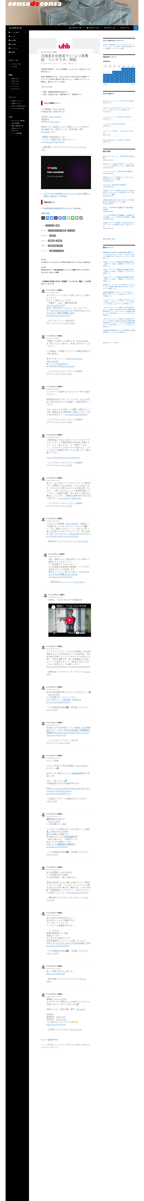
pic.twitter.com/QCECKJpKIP (52, 142)
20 (114, 78)
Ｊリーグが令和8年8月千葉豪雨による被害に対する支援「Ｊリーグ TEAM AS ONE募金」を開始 (119, 216)
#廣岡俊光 (84, 730)
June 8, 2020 (69, 323)
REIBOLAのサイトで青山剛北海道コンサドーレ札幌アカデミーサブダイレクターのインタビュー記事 (65, 269)
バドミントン (15, 83)
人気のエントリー (17, 128)
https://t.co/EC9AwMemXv (57, 666)
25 (105, 81)
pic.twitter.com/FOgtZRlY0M (57, 945)
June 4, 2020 (66, 465)
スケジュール (13, 48)
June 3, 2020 (78, 582)
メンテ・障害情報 (17, 133)
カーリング (15, 86)
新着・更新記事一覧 (17, 125)
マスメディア (50, 225)
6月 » (133, 84)
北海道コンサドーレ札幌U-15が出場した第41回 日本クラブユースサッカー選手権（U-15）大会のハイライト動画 (119, 192)
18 (105, 78)
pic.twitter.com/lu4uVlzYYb (78, 892)
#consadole (54, 310)
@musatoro (45, 132)
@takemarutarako (67, 366)
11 (105, 75)
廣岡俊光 (51, 240)
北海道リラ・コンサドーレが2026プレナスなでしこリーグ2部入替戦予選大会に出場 (118, 285)
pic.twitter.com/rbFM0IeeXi (79, 666)
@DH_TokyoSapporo (74, 358)
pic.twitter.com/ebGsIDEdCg (76, 414)
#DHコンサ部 (55, 313)
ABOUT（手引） (126, 27)
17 (133, 75)
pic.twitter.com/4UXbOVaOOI (60, 577)
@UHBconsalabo (61, 732)
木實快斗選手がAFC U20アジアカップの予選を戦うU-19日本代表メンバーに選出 (118, 201)
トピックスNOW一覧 (18, 108)
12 (110, 75)
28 (119, 81)
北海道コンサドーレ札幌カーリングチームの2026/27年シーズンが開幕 (118, 178)
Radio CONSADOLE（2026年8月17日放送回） (117, 140)
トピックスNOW (14, 32)
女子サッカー (15, 81)
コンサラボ (71, 230)
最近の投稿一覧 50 (109, 239)
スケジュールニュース (123, 44)
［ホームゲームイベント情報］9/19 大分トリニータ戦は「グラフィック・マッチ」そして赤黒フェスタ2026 (118, 302)
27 (114, 81)
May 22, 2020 (76, 1029)
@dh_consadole (52, 361)
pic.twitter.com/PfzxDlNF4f (57, 847)
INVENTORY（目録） (110, 27)
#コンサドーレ (66, 310)
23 (128, 78)
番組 (58, 225)
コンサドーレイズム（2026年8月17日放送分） (117, 117)
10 (133, 72)
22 (124, 78)
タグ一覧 (14, 66)
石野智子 (59, 240)
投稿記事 (112, 44)
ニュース (12, 36)
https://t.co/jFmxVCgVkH (56, 1024)
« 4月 (105, 84)
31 (133, 81)
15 (124, 75)
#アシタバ (53, 536)
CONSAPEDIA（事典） (77, 27)
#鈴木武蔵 (76, 773)
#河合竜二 (66, 699)
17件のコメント (75, 63)
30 (128, 81)
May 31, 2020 (52, 854)
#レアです (72, 943)
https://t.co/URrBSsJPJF (55, 973)
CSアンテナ (15, 131)
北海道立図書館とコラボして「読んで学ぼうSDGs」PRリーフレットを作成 (118, 293)
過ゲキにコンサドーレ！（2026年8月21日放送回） (119, 101)
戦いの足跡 (13, 44)
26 (110, 81)
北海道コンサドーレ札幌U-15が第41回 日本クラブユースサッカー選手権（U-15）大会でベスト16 (119, 224)
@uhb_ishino (54, 121)
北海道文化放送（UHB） (55, 245)
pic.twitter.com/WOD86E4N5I (58, 793)
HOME (105, 44)
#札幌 (61, 574)
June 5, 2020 (82, 541)
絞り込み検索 (15, 123)
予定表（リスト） (17, 103)
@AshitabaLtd (62, 363)
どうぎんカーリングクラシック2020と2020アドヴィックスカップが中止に (66, 261)
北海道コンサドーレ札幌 (56, 250)
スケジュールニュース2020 (49, 52)
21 (119, 78)
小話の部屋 (13, 40)
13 (114, 75)
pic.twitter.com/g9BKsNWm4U (58, 702)
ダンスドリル (15, 89)
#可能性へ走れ (67, 313)
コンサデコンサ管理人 (61, 63)
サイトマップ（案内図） (19, 120)
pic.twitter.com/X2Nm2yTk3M (58, 315)
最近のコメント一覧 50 (110, 342)
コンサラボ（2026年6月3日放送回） (114, 124)
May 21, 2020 (52, 953)
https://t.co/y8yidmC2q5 (56, 735)
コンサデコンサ (15, 28)
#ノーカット (61, 943)
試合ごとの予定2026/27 (18, 106)
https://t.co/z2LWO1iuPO (68, 536)
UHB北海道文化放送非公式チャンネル (57, 208)
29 (124, 81)
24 (133, 78)
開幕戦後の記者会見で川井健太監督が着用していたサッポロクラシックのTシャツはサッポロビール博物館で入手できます (119, 254)
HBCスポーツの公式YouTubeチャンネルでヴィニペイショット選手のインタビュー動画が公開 (118, 165)
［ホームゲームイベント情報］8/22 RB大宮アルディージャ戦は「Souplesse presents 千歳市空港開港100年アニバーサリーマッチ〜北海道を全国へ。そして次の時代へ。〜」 (119, 310)
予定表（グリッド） (17, 101)
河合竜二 (52, 235)
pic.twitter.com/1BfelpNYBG (70, 498)
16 (128, 75)
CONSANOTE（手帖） (94, 27)
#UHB (84, 572)
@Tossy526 (60, 1017)
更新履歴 (12, 52)
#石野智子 (70, 844)
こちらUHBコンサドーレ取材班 (57, 230)
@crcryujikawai (55, 116)
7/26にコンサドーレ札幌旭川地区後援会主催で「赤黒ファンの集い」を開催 (118, 263)
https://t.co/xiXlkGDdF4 (55, 305)
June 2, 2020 (66, 506)
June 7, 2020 (66, 374)
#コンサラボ (58, 109)
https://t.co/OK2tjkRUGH (61, 788)
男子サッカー (15, 78)
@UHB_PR (72, 732)
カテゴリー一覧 (16, 64)
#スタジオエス (71, 574)
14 (119, 75)
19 (110, 78)
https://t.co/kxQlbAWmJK (70, 457)
